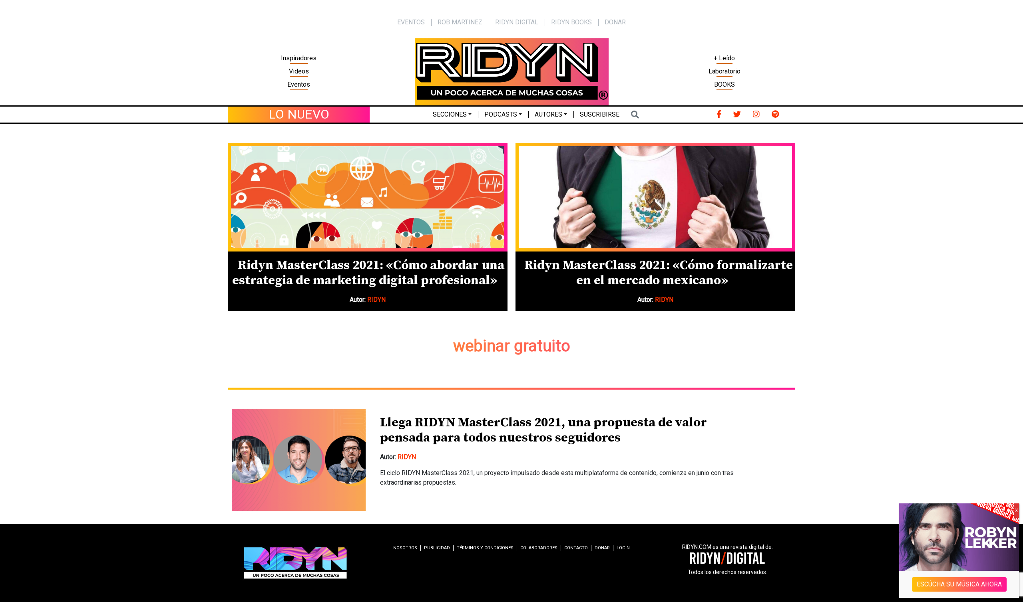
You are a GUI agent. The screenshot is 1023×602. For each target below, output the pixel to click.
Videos (299, 71)
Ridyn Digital (516, 22)
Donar (615, 22)
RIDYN (376, 299)
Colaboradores (538, 548)
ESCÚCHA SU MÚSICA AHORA (959, 584)
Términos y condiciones (485, 548)
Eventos (298, 84)
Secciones (450, 114)
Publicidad (437, 548)
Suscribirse (599, 114)
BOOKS (724, 84)
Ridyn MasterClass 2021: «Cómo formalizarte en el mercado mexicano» (658, 273)
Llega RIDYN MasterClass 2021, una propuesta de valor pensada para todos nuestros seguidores (543, 430)
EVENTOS (411, 22)
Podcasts (500, 114)
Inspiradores (298, 58)
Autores (548, 114)
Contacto (576, 548)
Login (623, 548)
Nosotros (405, 548)
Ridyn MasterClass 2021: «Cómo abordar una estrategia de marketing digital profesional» (368, 273)
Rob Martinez (460, 22)
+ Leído (724, 58)
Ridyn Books (571, 22)
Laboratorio (724, 71)
